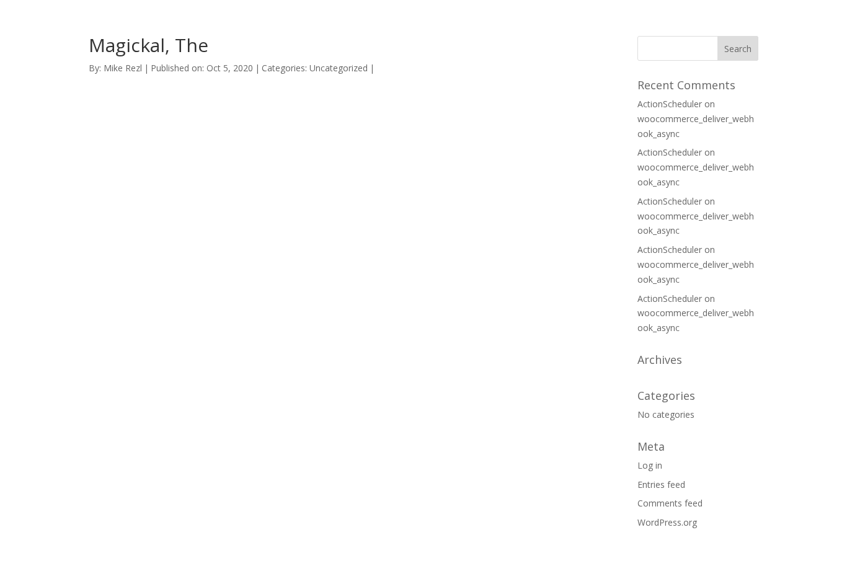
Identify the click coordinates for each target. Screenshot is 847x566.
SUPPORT (565, 24)
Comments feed (670, 503)
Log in (649, 465)
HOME (507, 24)
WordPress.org (667, 522)
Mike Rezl (123, 68)
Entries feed (661, 484)
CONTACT (632, 24)
